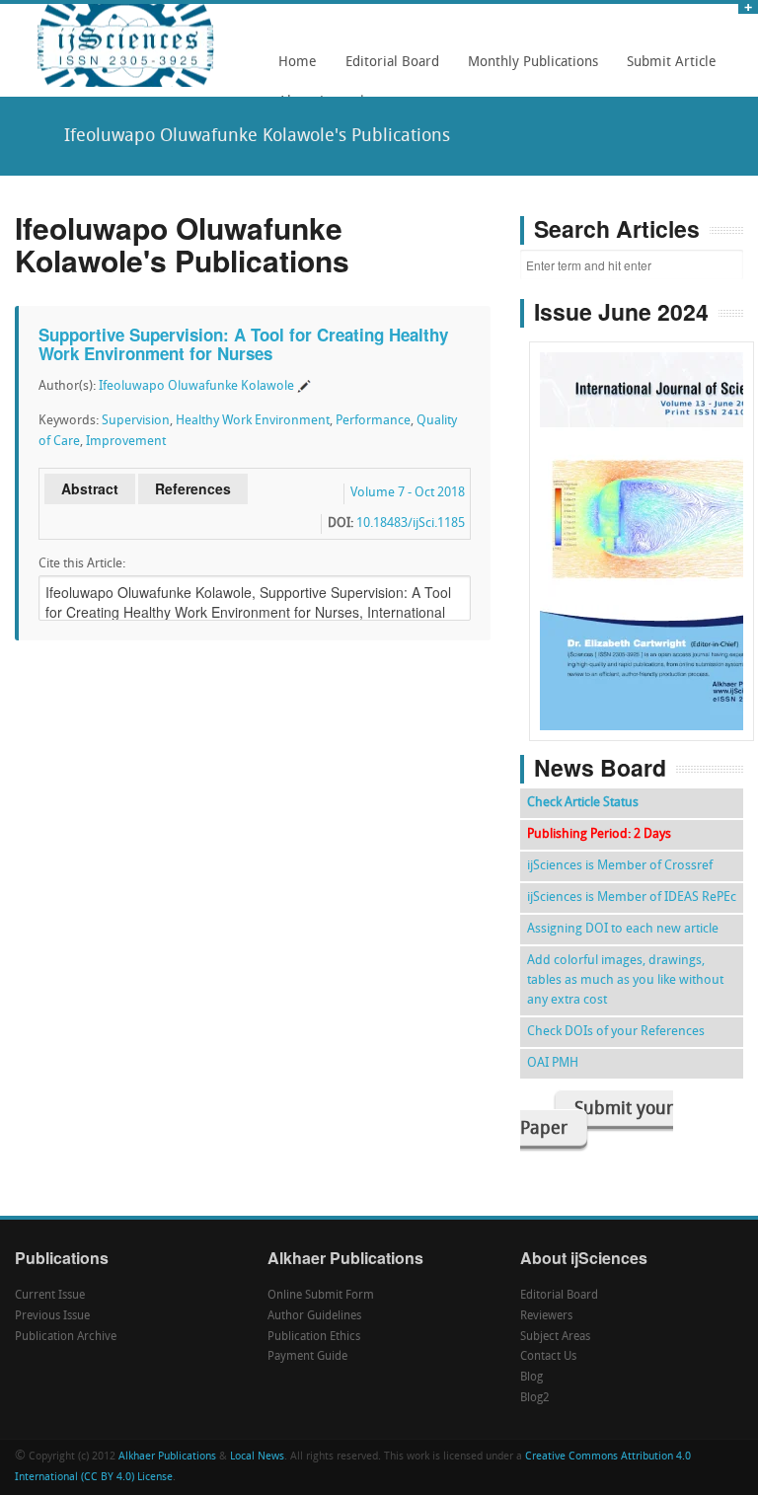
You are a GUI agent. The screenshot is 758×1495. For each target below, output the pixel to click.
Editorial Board (387, 69)
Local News (257, 1457)
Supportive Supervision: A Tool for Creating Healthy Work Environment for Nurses (243, 344)
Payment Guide (307, 1357)
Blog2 (535, 1398)
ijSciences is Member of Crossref (620, 866)
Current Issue (50, 1296)
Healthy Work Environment (253, 420)
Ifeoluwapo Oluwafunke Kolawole (196, 386)
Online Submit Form (320, 1296)
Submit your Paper (596, 1119)
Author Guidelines (314, 1316)
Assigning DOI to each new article (623, 929)
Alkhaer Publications (167, 1457)
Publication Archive (65, 1337)
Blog (531, 1377)
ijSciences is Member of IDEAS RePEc (631, 897)
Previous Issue (52, 1316)
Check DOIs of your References (616, 1031)
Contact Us (548, 1357)
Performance (373, 420)
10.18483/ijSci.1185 (410, 523)
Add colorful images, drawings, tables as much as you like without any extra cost (625, 980)
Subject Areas (555, 1337)
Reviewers (546, 1316)
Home (297, 62)
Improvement (126, 441)
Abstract (89, 488)
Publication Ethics (313, 1337)
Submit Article (666, 69)
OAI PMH (552, 1063)
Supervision (136, 420)
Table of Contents (642, 485)
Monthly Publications (527, 69)
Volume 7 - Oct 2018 (407, 492)
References (193, 488)
